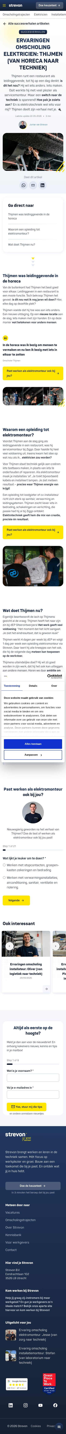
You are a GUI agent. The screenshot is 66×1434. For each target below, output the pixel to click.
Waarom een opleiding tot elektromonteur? (24, 231)
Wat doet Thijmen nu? (21, 244)
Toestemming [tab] (12, 685)
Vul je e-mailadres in (20, 1087)
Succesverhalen (33, 32)
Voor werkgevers (17, 1242)
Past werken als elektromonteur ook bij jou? (31, 373)
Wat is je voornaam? (20, 1071)
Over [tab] (54, 685)
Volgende (14, 900)
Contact (11, 1250)
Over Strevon (14, 1228)
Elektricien (40, 14)
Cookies (36, 1426)
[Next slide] (55, 946)
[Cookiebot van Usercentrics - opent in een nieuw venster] (47, 676)
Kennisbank (13, 1235)
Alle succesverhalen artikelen (28, 24)
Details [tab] (33, 685)
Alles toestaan (33, 743)
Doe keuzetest (48, 5)
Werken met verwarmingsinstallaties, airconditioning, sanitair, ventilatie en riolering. (32, 883)
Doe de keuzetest (30, 1186)
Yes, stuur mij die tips (29, 1107)
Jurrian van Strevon (38, 124)
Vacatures (12, 1213)
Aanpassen (31, 754)
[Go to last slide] (9, 946)
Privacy (51, 1426)
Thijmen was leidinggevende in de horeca (28, 216)
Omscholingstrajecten (16, 14)
